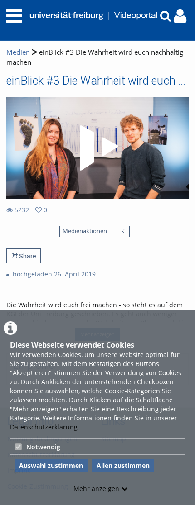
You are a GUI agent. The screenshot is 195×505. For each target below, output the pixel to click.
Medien (18, 52)
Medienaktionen (85, 231)
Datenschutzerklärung (44, 427)
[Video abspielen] (97, 148)
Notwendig (43, 447)
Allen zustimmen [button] (123, 465)
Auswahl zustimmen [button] (51, 465)
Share (27, 256)
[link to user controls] (180, 16)
